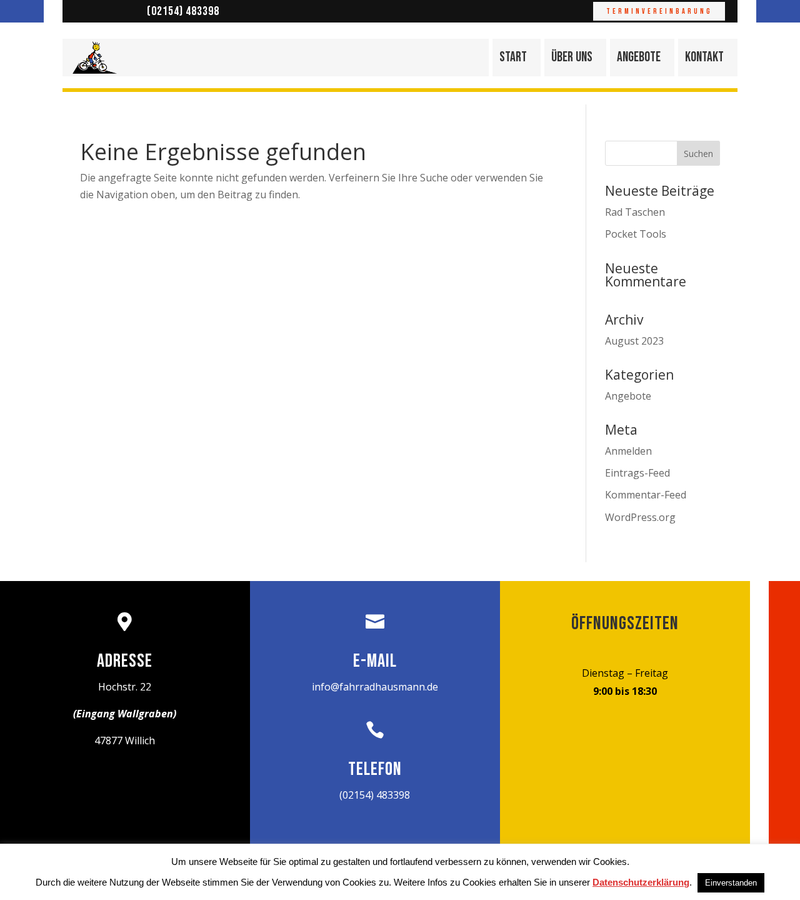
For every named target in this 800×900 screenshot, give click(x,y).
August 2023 (634, 341)
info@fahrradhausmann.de (375, 687)
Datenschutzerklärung (640, 882)
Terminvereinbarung (659, 11)
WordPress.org (640, 517)
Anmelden (628, 451)
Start (513, 57)
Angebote (639, 57)
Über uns (571, 57)
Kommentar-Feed (645, 495)
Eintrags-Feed (637, 473)
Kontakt (704, 57)
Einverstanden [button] (731, 882)
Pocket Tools (635, 234)
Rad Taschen (635, 212)
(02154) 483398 (183, 11)
